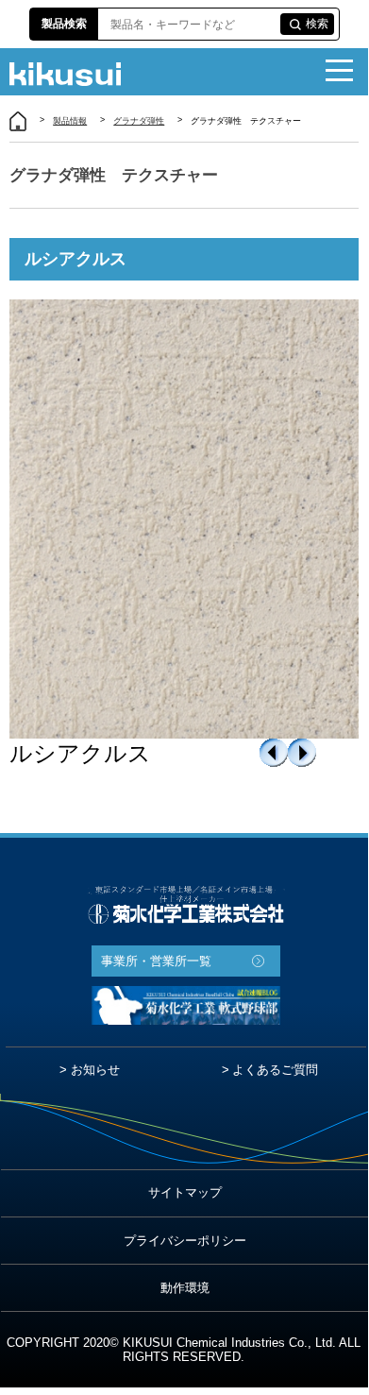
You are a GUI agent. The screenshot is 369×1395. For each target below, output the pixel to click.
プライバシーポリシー (185, 1240)
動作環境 (185, 1288)
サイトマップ (185, 1192)
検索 (317, 23)
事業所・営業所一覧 (156, 961)
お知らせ (95, 1070)
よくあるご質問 (275, 1070)
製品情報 (70, 121)
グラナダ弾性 (138, 121)
